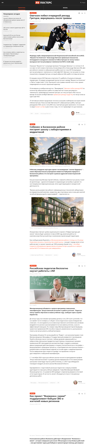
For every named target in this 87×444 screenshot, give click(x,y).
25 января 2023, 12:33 (35, 21)
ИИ (58, 382)
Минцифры (33, 382)
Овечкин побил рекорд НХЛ (73, 88)
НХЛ (32, 113)
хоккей (36, 113)
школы (55, 255)
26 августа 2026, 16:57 (35, 404)
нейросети (52, 382)
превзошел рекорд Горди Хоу (63, 94)
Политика (21, 8)
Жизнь (65, 8)
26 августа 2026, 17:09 (35, 135)
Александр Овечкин (46, 113)
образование (48, 255)
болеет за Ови (40, 107)
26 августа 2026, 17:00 (35, 274)
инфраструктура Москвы (37, 255)
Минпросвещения (43, 382)
